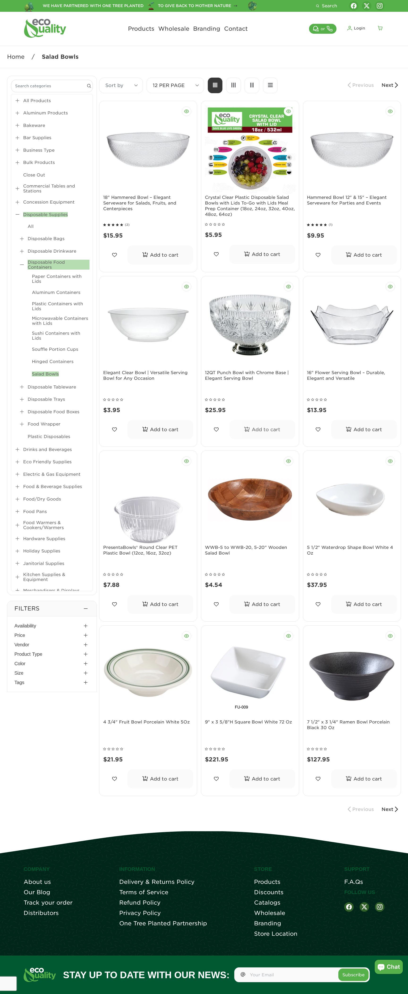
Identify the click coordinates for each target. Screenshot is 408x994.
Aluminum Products (45, 112)
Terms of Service (143, 892)
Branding (206, 29)
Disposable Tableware (52, 386)
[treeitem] (52, 100)
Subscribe (353, 974)
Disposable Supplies (45, 214)
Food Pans (35, 511)
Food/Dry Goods (42, 499)
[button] (52, 608)
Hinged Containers (52, 361)
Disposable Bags (46, 238)
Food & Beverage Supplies (52, 486)
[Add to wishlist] (114, 255)
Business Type (39, 150)
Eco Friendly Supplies (47, 461)
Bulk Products (39, 162)
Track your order (48, 903)
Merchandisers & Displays (51, 590)
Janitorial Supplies (43, 563)
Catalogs (267, 903)
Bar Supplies (37, 137)
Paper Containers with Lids (57, 279)
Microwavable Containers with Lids (60, 321)
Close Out (34, 174)
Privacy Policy (140, 913)
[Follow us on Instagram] (379, 6)
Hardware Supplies (44, 538)
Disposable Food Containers (46, 265)
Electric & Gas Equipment (52, 474)
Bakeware (34, 125)
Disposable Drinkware (52, 251)
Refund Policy (140, 903)
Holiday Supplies (41, 550)
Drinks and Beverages (47, 449)
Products (141, 29)
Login (359, 28)
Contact (236, 29)
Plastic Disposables (49, 436)
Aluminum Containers (56, 292)
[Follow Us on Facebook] (349, 907)
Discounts (269, 892)
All (31, 226)
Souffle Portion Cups (55, 349)
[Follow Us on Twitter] (364, 907)
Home (16, 57)
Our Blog (37, 892)
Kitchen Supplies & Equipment (44, 577)
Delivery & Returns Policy (157, 882)
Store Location (276, 934)
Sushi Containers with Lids (56, 336)
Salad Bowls (45, 374)
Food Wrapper (44, 424)
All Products (37, 100)
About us (37, 882)
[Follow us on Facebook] (353, 6)
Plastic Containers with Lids (57, 306)
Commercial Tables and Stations (49, 188)
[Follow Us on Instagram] (379, 907)
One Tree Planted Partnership (163, 923)
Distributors (41, 913)
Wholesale (173, 29)
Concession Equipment (49, 202)
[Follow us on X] (366, 6)
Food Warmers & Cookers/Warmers (43, 525)
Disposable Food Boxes (53, 411)
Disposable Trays (46, 399)
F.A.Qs (353, 882)
